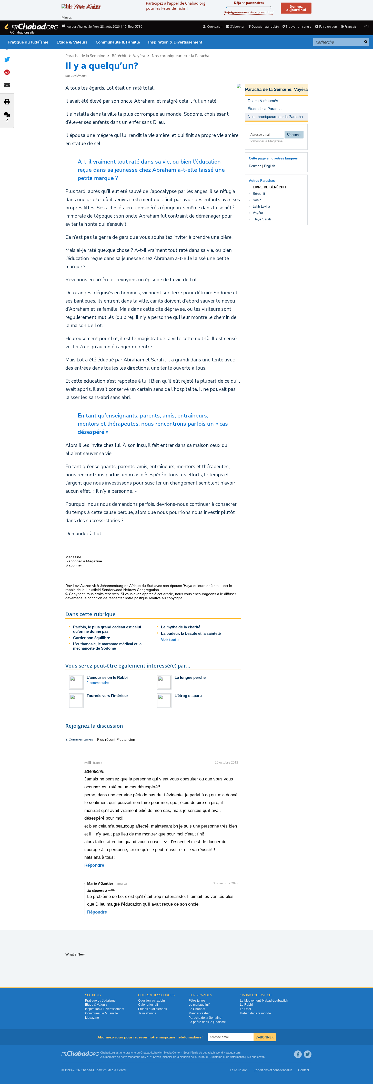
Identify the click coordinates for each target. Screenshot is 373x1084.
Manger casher (199, 1013)
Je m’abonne (147, 1013)
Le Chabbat (197, 1009)
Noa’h (257, 200)
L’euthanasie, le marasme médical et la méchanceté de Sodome (107, 646)
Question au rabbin (265, 26)
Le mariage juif (199, 1004)
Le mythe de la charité (180, 627)
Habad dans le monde (255, 1013)
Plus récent (106, 739)
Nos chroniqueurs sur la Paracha (180, 55)
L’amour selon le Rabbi (107, 677)
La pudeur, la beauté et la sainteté (191, 633)
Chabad (145, 1052)
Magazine (92, 1017)
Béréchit (119, 55)
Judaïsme (216, 1056)
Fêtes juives (197, 1000)
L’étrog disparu (188, 695)
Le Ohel (245, 1009)
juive (248, 1056)
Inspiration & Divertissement (175, 42)
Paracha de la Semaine (85, 55)
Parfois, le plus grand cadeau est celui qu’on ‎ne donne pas (107, 629)
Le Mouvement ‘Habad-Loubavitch (264, 1000)
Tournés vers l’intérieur (107, 695)
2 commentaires (98, 683)
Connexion (214, 26)
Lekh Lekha (261, 206)
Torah (201, 1056)
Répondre (94, 865)
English (269, 166)
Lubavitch (157, 1052)
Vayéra (139, 55)
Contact (303, 1070)
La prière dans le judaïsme (207, 1022)
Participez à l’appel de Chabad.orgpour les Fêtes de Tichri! (175, 6)
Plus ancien (125, 739)
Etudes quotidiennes (152, 1009)
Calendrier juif (148, 1004)
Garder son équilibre (91, 638)
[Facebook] (298, 1054)
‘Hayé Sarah (262, 219)
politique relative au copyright (158, 598)
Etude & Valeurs (72, 42)
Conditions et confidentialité (273, 1070)
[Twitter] (307, 1054)
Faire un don (328, 26)
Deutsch (255, 166)
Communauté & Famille (118, 42)
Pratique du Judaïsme (28, 42)
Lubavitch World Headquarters (222, 1052)
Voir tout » (170, 639)
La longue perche (190, 677)
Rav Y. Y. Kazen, (151, 1056)
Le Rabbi (246, 1004)
